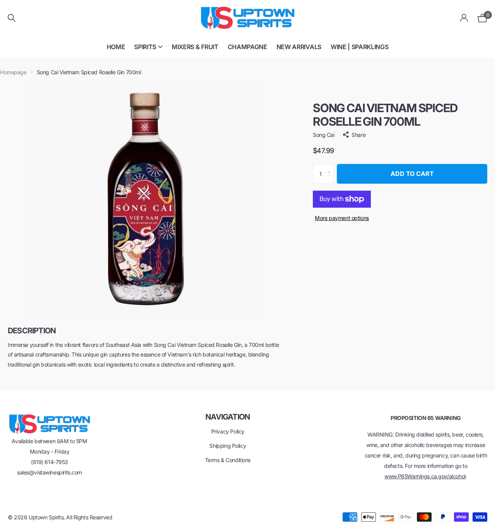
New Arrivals (299, 47)
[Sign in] (464, 18)
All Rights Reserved (89, 517)
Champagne (247, 47)
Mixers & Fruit (195, 47)
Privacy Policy (227, 431)
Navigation (227, 416)
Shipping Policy (227, 445)
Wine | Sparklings (360, 47)
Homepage (13, 72)
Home (116, 47)
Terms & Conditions (228, 460)
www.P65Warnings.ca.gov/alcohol (424, 476)
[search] (11, 18)
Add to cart (412, 173)
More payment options (342, 218)
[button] (331, 167)
